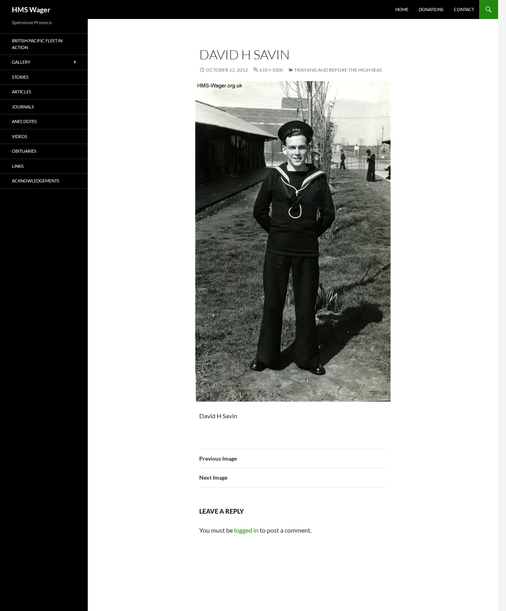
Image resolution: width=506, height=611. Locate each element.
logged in (246, 530)
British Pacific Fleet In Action (37, 44)
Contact (464, 9)
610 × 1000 (271, 70)
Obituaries (24, 151)
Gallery (21, 62)
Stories (20, 77)
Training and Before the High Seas (338, 70)
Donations (431, 9)
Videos (19, 136)
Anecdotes (24, 121)
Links (18, 166)
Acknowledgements (35, 180)
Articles (21, 91)
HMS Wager (31, 9)
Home (401, 9)
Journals (23, 106)
